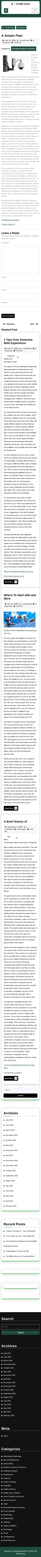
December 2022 (12, 1150)
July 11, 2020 (12, 348)
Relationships (8, 1518)
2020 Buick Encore (15, 739)
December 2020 (12, 1160)
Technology (7, 1529)
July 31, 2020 (10, 40)
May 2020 (9, 1196)
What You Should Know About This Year (18, 571)
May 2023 (9, 1145)
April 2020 (9, 1201)
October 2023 (11, 1140)
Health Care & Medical (11, 1493)
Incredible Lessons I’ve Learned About (20, 1256)
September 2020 (12, 1176)
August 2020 (10, 1181)
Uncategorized (8, 1537)
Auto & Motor (8, 1464)
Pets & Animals (9, 1511)
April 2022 (9, 1155)
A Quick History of (8, 224)
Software (6, 1522)
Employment (8, 1474)
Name (4, 277)
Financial (6, 1478)
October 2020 (11, 1171)
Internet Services (9, 1500)
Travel (5, 1533)
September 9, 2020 (14, 827)
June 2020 (9, 1191)
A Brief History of (15, 821)
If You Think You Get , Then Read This (20, 1236)
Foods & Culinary (9, 1482)
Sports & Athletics (10, 1526)
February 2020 (11, 1206)
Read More (11, 582)
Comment (5, 243)
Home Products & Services (13, 1496)
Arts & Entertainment (11, 1460)
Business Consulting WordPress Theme (19, 1551)
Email (4, 290)
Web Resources (9, 1540)
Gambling (7, 1485)
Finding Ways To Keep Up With (17, 1251)
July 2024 (9, 1120)
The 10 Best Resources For (14, 576)
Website (4, 302)
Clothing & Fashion (10, 1471)
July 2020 (9, 1186)
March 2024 (10, 1130)
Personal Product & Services (23, 49)
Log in (5, 1436)
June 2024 (9, 1125)
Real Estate (7, 1515)
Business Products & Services (14, 1467)
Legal (5, 1504)
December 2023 (12, 1135)
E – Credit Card (20, 3)
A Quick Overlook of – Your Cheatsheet (20, 1231)
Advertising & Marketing (12, 1456)
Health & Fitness (9, 1489)
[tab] (6, 10)
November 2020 (12, 1165)
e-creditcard (24, 40)
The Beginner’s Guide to (10, 220)
